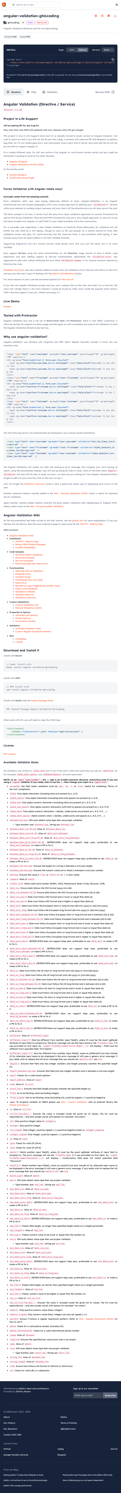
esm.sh (114, 1449)
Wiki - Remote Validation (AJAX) (71, 493)
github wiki (77, 520)
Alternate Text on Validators (29, 571)
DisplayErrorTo (23, 574)
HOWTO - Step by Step (91, 524)
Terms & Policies (68, 1423)
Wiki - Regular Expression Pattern (96, 1319)
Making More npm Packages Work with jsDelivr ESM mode (87, 1475)
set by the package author (33, 75)
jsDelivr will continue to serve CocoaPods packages (25, 1480)
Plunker (7, 306)
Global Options (23, 618)
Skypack (61, 1454)
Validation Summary (14, 270)
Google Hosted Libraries (16, 1454)
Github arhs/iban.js (19, 1105)
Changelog (20, 639)
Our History (9, 1423)
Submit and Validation (63, 273)
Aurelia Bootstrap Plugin (21, 177)
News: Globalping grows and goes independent (83, 1480)
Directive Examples (25, 557)
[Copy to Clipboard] (113, 59)
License (19, 641)
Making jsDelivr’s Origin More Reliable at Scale (23, 1475)
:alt (99, 1059)
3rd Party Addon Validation (29, 554)
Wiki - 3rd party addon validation (46, 506)
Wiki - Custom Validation (74, 1102)
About (7, 1417)
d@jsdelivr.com (68, 1428)
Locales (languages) (25, 547)
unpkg (60, 1449)
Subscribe (110, 1395)
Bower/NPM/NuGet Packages (30, 544)
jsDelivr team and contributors (33, 1388)
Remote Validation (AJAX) (28, 608)
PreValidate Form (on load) (29, 580)
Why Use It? (68, 279)
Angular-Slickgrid (18, 161)
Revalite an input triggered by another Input (37, 585)
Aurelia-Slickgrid (17, 175)
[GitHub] (102, 15)
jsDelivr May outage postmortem (18, 1485)
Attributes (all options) (26, 615)
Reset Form (21, 582)
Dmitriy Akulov (23, 1391)
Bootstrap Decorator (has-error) (31, 563)
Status (63, 1417)
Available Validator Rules (28, 628)
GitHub (7, 1449)
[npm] (108, 15)
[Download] (115, 15)
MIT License (9, 754)
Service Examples (24, 560)
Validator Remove (24, 594)
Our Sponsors (10, 1428)
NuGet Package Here (41, 700)
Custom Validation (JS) (27, 605)
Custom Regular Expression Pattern (33, 631)
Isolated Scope (23, 577)
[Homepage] (95, 15)
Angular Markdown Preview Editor (26, 164)
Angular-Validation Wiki (21, 535)
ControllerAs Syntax (25, 621)
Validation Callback (25, 591)
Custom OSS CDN (12, 1434)
